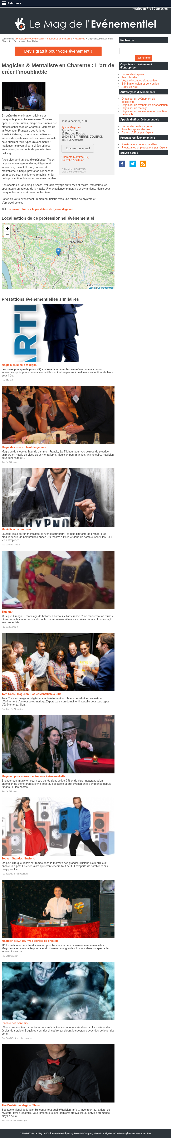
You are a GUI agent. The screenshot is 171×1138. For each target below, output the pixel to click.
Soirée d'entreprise (133, 74)
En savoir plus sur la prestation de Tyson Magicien (40, 209)
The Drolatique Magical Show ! (21, 1105)
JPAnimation (12, 956)
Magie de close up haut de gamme (24, 447)
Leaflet (92, 287)
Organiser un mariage (134, 108)
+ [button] (7, 228)
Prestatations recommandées (139, 144)
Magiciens (80, 38)
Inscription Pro (141, 8)
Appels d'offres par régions (138, 132)
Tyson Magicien (71, 127)
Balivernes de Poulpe (16, 1120)
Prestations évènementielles (30, 38)
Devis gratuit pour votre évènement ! (58, 51)
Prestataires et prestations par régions (145, 147)
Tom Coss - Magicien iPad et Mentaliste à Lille (31, 694)
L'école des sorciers (15, 1023)
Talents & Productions (17, 873)
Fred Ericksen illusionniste (19, 1038)
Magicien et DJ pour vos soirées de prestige (30, 940)
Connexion (161, 8)
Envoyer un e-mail (78, 148)
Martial (9, 380)
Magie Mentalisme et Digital (19, 364)
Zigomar (7, 611)
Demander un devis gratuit (137, 126)
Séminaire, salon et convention (140, 83)
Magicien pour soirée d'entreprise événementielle (33, 776)
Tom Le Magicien (14, 709)
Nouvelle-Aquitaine (73, 160)
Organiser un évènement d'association (145, 104)
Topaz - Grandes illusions (18, 858)
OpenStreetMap (105, 287)
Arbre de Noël (130, 86)
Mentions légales (103, 1133)
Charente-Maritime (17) (75, 156)
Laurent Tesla (13, 544)
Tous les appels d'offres (136, 129)
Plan (149, 1133)
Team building (130, 77)
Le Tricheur (11, 462)
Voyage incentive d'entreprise (139, 80)
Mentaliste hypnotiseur (16, 529)
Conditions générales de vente (129, 1133)
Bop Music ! (12, 627)
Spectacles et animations (59, 38)
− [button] (7, 234)
